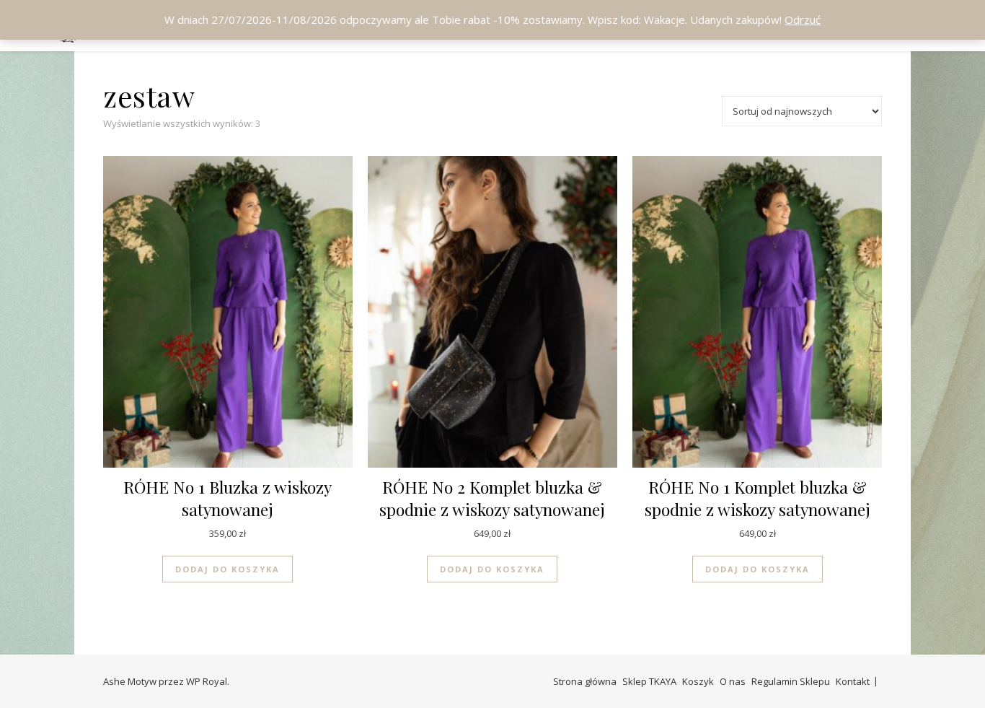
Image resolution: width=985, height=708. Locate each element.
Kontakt (853, 681)
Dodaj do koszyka (227, 569)
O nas (733, 681)
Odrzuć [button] (803, 19)
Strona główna (585, 681)
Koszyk (698, 681)
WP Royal (206, 681)
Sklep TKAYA (649, 681)
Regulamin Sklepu (790, 681)
